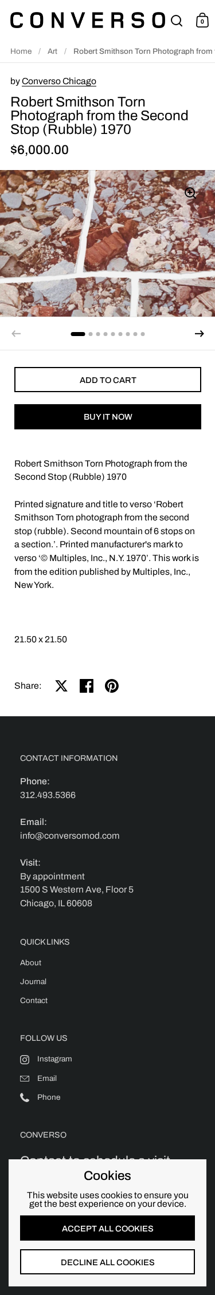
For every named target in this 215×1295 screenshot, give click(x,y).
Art (52, 51)
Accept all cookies (108, 1228)
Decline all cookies (108, 1262)
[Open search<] (177, 20)
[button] (199, 333)
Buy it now (108, 416)
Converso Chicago (59, 81)
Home (21, 51)
